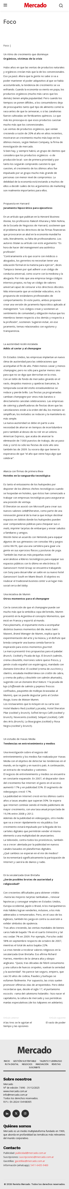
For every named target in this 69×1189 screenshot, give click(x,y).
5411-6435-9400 (39, 1165)
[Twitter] (16, 1113)
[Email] (55, 35)
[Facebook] (32, 35)
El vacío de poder (56, 1022)
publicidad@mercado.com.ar (30, 1153)
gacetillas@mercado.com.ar (30, 1161)
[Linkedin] (17, 35)
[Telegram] (48, 35)
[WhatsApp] (40, 35)
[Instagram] (25, 1113)
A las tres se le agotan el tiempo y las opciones (17, 1024)
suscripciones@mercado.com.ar (36, 1157)
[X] (25, 35)
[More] (63, 35)
